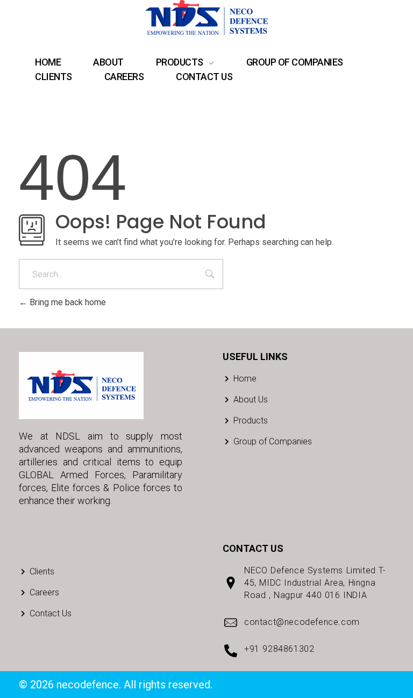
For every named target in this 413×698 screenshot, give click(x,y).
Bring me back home (66, 302)
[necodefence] (206, 17)
